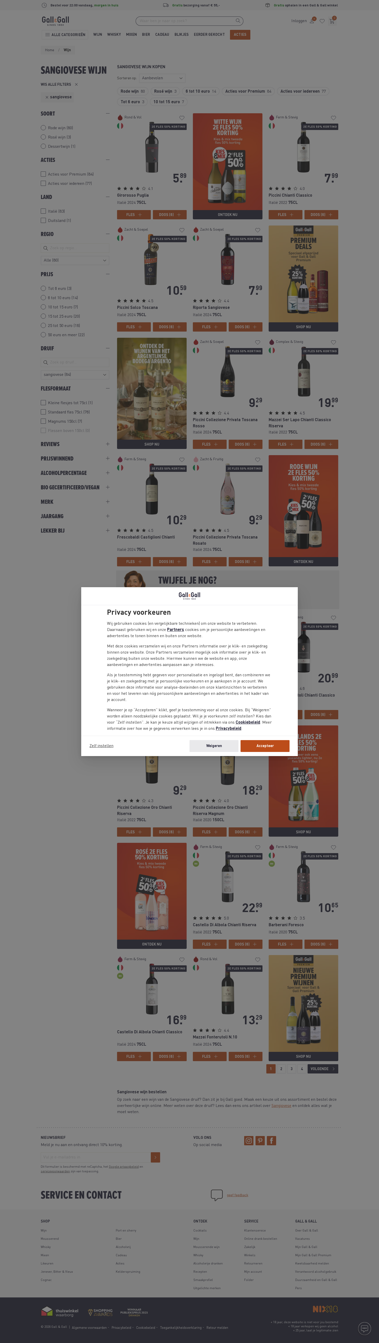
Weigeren (214, 746)
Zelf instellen (101, 746)
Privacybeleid (228, 729)
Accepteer (265, 746)
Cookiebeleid (248, 723)
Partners (175, 630)
